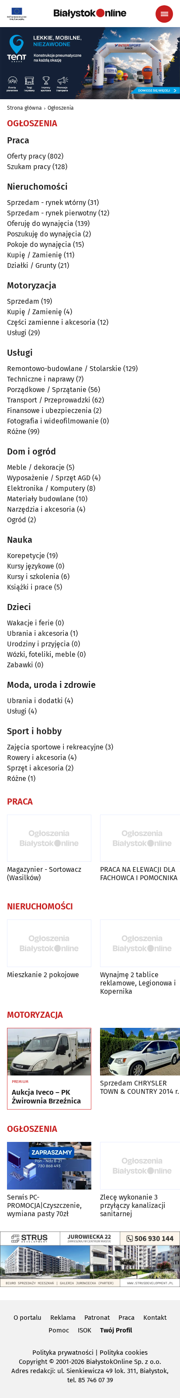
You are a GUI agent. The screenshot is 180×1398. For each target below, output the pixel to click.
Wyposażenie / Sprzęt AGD (48, 478)
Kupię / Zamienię (34, 255)
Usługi (17, 333)
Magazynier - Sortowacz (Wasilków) (44, 873)
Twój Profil (116, 1330)
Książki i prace (29, 587)
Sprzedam (23, 301)
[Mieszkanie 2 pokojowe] (49, 943)
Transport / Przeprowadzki (48, 400)
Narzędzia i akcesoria (41, 509)
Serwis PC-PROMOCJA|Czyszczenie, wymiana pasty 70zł (44, 1205)
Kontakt (154, 1318)
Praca (126, 1318)
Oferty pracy (26, 156)
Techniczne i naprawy (40, 379)
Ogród (16, 520)
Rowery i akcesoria (36, 757)
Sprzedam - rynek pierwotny (52, 213)
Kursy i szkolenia (33, 576)
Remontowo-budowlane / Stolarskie (64, 368)
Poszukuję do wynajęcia (44, 234)
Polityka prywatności (62, 1352)
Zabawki (20, 665)
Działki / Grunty (31, 265)
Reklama (63, 1318)
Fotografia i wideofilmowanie (53, 421)
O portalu (28, 1318)
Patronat (97, 1318)
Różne (16, 431)
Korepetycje (26, 556)
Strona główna (24, 108)
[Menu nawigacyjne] (164, 14)
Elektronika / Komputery (46, 488)
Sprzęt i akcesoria (35, 768)
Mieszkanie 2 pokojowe (43, 975)
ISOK (84, 1330)
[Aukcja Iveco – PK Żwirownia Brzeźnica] (49, 1051)
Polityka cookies (124, 1352)
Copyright (33, 1362)
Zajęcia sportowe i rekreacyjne (55, 747)
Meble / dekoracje (36, 467)
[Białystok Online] (90, 13)
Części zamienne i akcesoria (51, 322)
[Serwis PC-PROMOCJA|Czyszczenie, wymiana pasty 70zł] (49, 1166)
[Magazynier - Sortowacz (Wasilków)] (49, 838)
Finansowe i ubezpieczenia (49, 410)
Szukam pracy (29, 167)
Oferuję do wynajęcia (40, 223)
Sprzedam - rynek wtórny (46, 202)
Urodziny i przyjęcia (38, 644)
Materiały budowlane (40, 499)
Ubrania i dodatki (35, 701)
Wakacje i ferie (30, 623)
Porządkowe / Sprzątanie (47, 389)
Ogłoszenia (61, 108)
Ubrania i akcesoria (38, 633)
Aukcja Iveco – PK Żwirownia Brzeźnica (46, 1097)
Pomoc (58, 1330)
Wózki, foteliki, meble (41, 654)
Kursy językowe (30, 566)
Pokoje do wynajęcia (39, 244)
